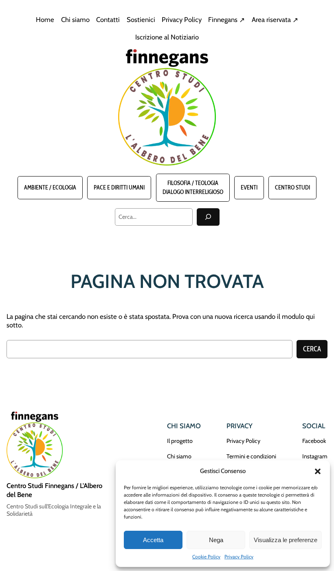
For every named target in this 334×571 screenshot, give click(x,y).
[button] (318, 471)
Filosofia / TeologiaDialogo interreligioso (193, 187)
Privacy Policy (238, 557)
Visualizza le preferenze (285, 539)
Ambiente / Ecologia (50, 187)
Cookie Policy (206, 557)
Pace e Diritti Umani (119, 187)
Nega (216, 539)
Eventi (249, 187)
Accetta (153, 539)
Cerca (312, 349)
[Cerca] (208, 217)
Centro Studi (292, 187)
